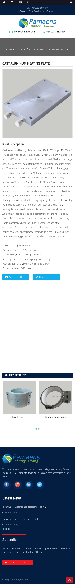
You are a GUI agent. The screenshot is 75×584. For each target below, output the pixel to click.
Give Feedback (36, 11)
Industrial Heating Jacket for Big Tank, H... (22, 519)
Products (20, 49)
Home (9, 49)
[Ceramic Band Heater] (55, 397)
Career (22, 11)
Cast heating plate (55, 49)
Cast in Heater (19, 417)
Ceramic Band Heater (56, 417)
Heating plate (36, 49)
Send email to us (17, 277)
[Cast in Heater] (19, 397)
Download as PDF (48, 277)
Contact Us (52, 11)
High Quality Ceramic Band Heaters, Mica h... (24, 506)
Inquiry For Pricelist (19, 562)
